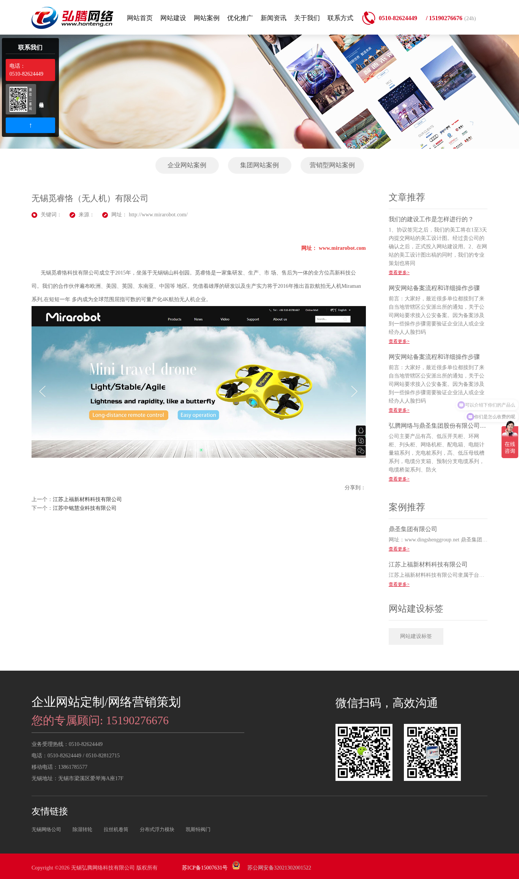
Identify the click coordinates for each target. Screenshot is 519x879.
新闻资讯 (273, 18)
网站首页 (140, 18)
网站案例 (207, 18)
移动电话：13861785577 (59, 767)
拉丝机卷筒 (116, 829)
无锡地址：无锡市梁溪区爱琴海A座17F (77, 778)
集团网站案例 (259, 165)
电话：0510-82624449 (26, 70)
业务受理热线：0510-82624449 (67, 744)
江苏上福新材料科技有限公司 (87, 499)
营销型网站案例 (332, 165)
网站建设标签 (416, 636)
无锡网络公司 (46, 829)
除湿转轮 (82, 829)
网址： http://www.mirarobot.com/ (149, 214)
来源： (87, 214)
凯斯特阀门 (198, 829)
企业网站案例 (187, 165)
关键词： (51, 214)
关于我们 (307, 18)
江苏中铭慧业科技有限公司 (85, 508)
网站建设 (173, 18)
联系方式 (340, 18)
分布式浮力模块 (157, 829)
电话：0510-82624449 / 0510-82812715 (76, 755)
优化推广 (240, 18)
